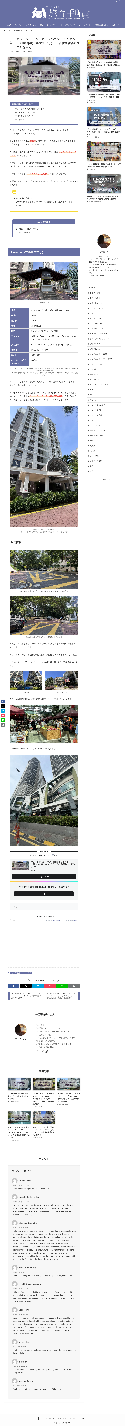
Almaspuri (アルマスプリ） (30, 229)
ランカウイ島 (95, 425)
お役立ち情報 (95, 298)
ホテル (92, 395)
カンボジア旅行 (96, 323)
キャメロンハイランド (98, 329)
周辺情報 (26, 232)
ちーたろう (20, 1039)
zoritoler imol (25, 1181)
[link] (38, 1051)
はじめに (82, 1418)
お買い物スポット (97, 303)
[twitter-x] (42, 1051)
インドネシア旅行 (97, 318)
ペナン (92, 390)
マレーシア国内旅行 (97, 405)
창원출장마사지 (25, 1361)
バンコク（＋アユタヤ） (99, 385)
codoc (75, 920)
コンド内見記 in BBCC (98, 354)
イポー (92, 313)
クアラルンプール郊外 (98, 334)
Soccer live (24, 1310)
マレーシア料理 (96, 410)
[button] (13, 986)
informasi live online (28, 1223)
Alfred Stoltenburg (27, 1268)
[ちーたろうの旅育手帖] (62, 13)
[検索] (119, 1)
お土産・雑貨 (95, 293)
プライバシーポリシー (48, 1418)
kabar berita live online (29, 1197)
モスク (92, 420)
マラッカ (93, 400)
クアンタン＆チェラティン (100, 339)
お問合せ (73, 1418)
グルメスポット (96, 349)
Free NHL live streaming (30, 1284)
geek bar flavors (26, 1381)
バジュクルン (95, 380)
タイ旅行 (93, 369)
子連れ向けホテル (97, 435)
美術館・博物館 (96, 461)
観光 (91, 466)
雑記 (91, 471)
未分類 (92, 451)
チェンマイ (94, 374)
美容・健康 (94, 456)
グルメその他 (95, 344)
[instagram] (46, 1051)
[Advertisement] (44, 946)
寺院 (91, 441)
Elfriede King (25, 1342)
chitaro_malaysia (58, 920)
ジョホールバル (96, 364)
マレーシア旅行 (96, 415)
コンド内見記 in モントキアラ (21, 973)
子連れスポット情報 (97, 430)
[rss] (116, 1)
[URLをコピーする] (74, 986)
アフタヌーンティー (97, 308)
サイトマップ (63, 1418)
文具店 (92, 446)
